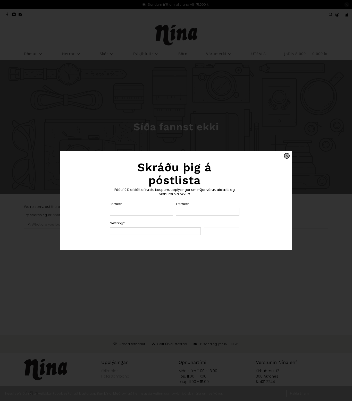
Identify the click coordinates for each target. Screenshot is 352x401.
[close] (286, 155)
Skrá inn (221, 231)
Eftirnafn (182, 203)
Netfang (117, 223)
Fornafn (116, 203)
